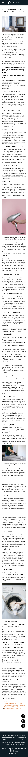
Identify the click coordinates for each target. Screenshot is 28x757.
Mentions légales (7, 749)
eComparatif (14, 2)
